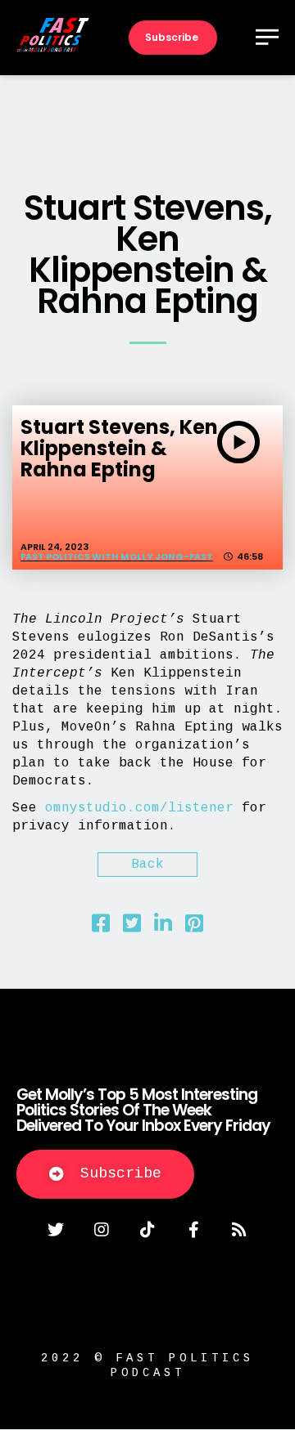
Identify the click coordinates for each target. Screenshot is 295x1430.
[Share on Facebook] (100, 927)
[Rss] (239, 1230)
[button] (105, 1174)
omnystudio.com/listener (139, 808)
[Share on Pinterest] (194, 927)
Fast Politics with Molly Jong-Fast (116, 556)
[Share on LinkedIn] (163, 927)
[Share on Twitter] (132, 927)
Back (147, 864)
